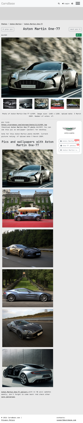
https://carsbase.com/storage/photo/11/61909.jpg (24, 125)
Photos (4, 24)
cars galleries (8, 397)
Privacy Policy (8, 420)
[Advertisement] (41, 13)
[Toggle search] (59, 3)
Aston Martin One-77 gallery (15, 392)
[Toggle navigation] (78, 3)
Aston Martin (16, 24)
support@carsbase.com (66, 420)
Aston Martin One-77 (33, 24)
